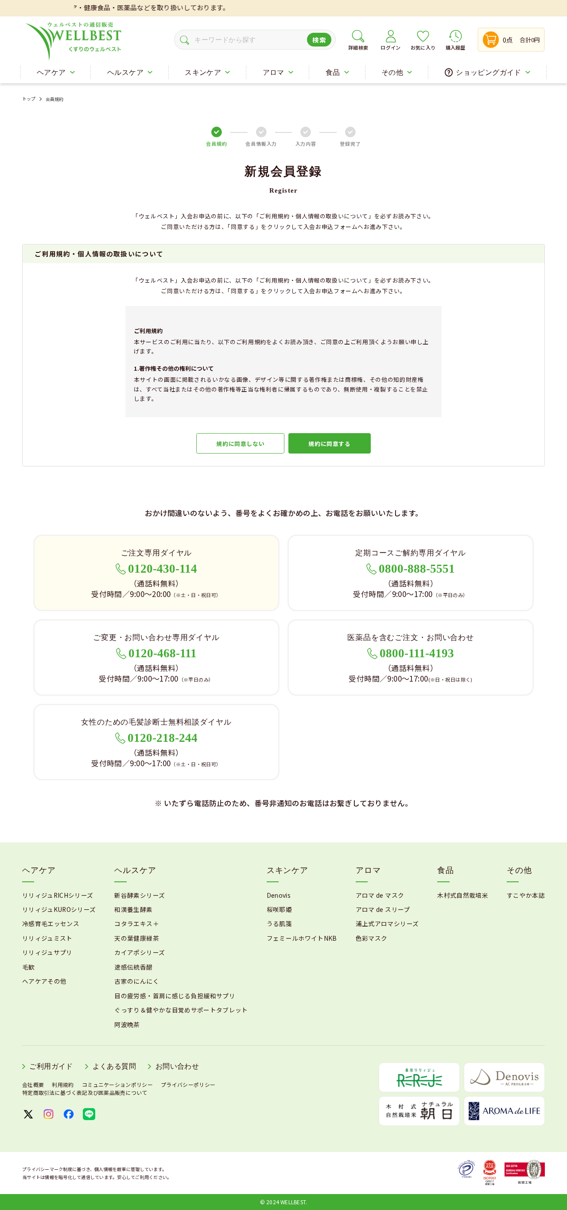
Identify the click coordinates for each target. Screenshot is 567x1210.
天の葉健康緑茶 (136, 938)
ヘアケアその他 (44, 981)
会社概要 (33, 1084)
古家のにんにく (136, 981)
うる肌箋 (279, 923)
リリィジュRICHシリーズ (57, 895)
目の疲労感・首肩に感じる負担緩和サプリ (174, 995)
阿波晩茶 (127, 1024)
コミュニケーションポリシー (117, 1084)
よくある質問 (114, 1066)
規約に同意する (329, 443)
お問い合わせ (177, 1066)
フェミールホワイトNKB (302, 938)
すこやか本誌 (526, 895)
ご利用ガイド (51, 1066)
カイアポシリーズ (139, 952)
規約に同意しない (240, 443)
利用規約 (63, 1084)
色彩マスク (372, 938)
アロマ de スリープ (383, 909)
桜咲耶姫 (279, 909)
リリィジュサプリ (47, 952)
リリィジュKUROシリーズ (59, 909)
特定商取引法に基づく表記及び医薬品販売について (85, 1092)
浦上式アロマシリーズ (387, 923)
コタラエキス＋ (136, 923)
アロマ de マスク (380, 895)
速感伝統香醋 (133, 966)
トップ (29, 99)
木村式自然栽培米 (462, 895)
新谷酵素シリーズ (139, 895)
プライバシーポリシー (188, 1084)
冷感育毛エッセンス (50, 923)
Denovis (279, 895)
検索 (319, 39)
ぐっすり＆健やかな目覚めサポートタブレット (181, 1009)
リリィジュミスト (47, 938)
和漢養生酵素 (133, 909)
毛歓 (28, 966)
